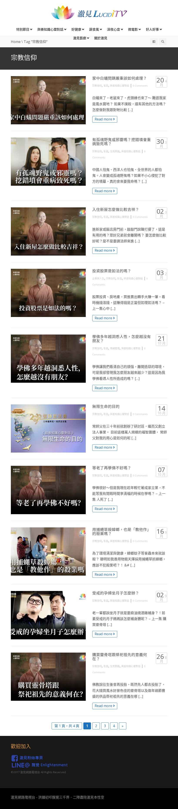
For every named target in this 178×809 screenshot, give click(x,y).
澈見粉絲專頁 (31, 757)
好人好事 (153, 29)
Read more (104, 119)
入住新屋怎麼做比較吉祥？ (115, 209)
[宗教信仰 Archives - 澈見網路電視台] (89, 12)
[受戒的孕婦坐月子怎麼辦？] (48, 615)
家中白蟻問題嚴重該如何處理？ (119, 78)
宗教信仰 (97, 85)
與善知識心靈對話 (50, 29)
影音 (106, 85)
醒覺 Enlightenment (50, 764)
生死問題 (115, 151)
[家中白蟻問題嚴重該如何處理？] (48, 100)
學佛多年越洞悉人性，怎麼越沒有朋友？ (121, 338)
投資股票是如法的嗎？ (111, 270)
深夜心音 (114, 29)
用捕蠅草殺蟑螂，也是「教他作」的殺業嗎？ (121, 531)
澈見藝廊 (80, 38)
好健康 (76, 29)
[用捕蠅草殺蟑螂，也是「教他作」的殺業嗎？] (48, 551)
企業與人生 (98, 278)
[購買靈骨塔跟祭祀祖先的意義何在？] (48, 677)
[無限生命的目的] (48, 428)
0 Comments (140, 85)
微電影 (133, 29)
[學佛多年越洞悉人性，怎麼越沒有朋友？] (48, 359)
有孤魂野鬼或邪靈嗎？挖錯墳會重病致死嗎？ (121, 141)
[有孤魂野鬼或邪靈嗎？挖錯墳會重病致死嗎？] (48, 162)
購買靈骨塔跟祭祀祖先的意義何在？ (119, 656)
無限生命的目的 (106, 406)
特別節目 (23, 29)
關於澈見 (100, 38)
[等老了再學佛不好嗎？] (48, 490)
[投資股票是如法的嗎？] (48, 293)
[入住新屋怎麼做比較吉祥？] (48, 231)
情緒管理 (115, 348)
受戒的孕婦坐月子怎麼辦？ (115, 593)
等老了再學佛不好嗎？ (111, 467)
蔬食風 (94, 29)
